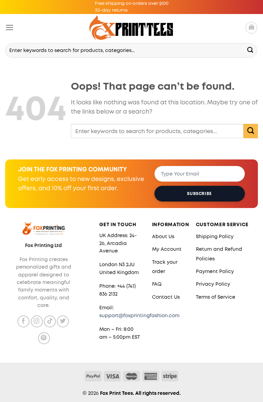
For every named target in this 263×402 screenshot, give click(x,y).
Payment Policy (215, 271)
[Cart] (251, 28)
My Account (166, 249)
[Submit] (250, 50)
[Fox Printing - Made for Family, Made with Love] (131, 27)
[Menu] (9, 27)
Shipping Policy (215, 236)
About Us (163, 236)
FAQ (157, 284)
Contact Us (166, 297)
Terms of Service (215, 297)
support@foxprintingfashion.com (139, 315)
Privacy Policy (213, 284)
